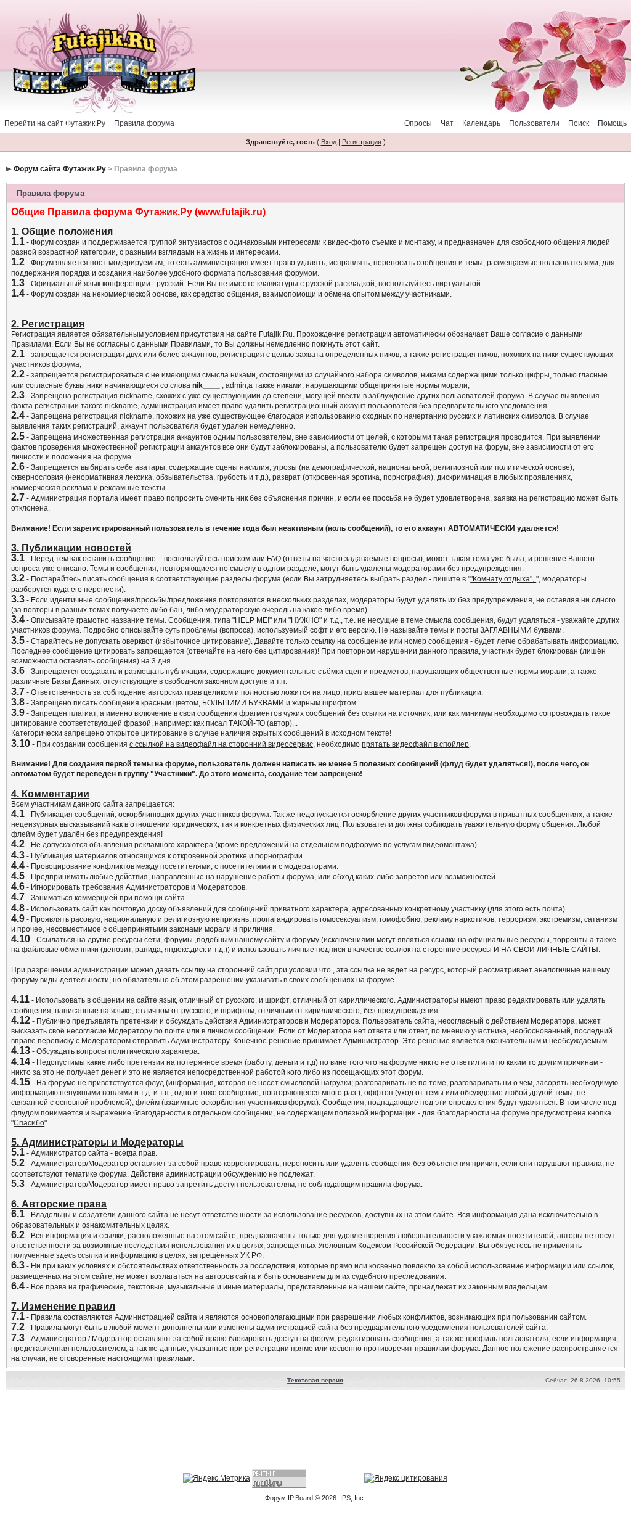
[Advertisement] (315, 1431)
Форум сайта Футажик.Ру (60, 169)
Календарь (481, 123)
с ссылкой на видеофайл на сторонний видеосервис (221, 744)
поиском (235, 558)
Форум (275, 1498)
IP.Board (300, 1498)
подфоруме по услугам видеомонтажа (407, 844)
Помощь (612, 123)
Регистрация (361, 142)
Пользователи (534, 123)
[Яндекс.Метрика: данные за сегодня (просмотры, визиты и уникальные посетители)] (216, 1478)
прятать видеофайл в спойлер (415, 744)
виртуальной (458, 283)
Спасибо (29, 1123)
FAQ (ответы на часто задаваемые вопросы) (345, 558)
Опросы (418, 123)
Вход (328, 142)
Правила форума (144, 123)
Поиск (578, 123)
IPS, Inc (352, 1498)
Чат (447, 123)
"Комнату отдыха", (503, 579)
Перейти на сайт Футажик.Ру (54, 123)
